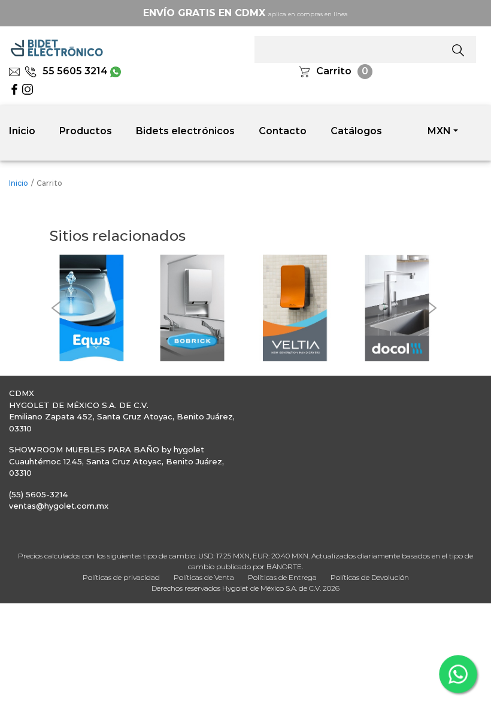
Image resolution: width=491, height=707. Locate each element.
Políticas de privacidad (121, 577)
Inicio (22, 131)
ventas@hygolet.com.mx (58, 505)
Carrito (333, 71)
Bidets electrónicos (185, 131)
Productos (85, 131)
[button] (56, 308)
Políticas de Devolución (370, 577)
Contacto (283, 131)
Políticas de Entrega (282, 577)
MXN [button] (439, 131)
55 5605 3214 (75, 71)
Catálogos (356, 131)
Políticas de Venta (204, 577)
